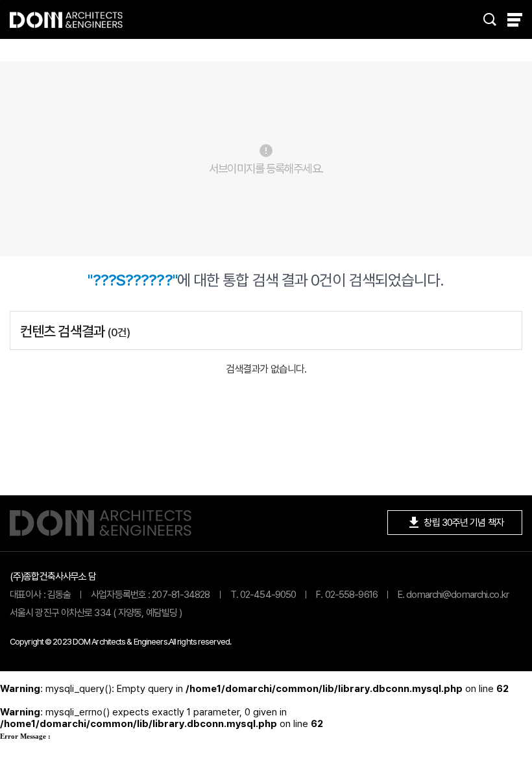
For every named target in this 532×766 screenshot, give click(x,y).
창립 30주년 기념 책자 (454, 522)
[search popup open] (489, 19)
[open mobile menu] (514, 20)
